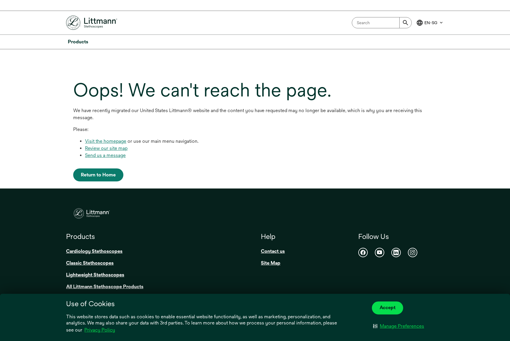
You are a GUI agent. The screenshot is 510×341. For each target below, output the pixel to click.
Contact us (273, 251)
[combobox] (381, 22)
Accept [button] (387, 307)
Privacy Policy (99, 330)
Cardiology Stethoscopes (94, 251)
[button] (398, 326)
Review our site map (106, 148)
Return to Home (98, 175)
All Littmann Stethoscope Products (104, 286)
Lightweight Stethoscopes (95, 275)
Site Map (270, 263)
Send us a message (105, 155)
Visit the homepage (105, 141)
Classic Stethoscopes (90, 263)
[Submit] (405, 22)
